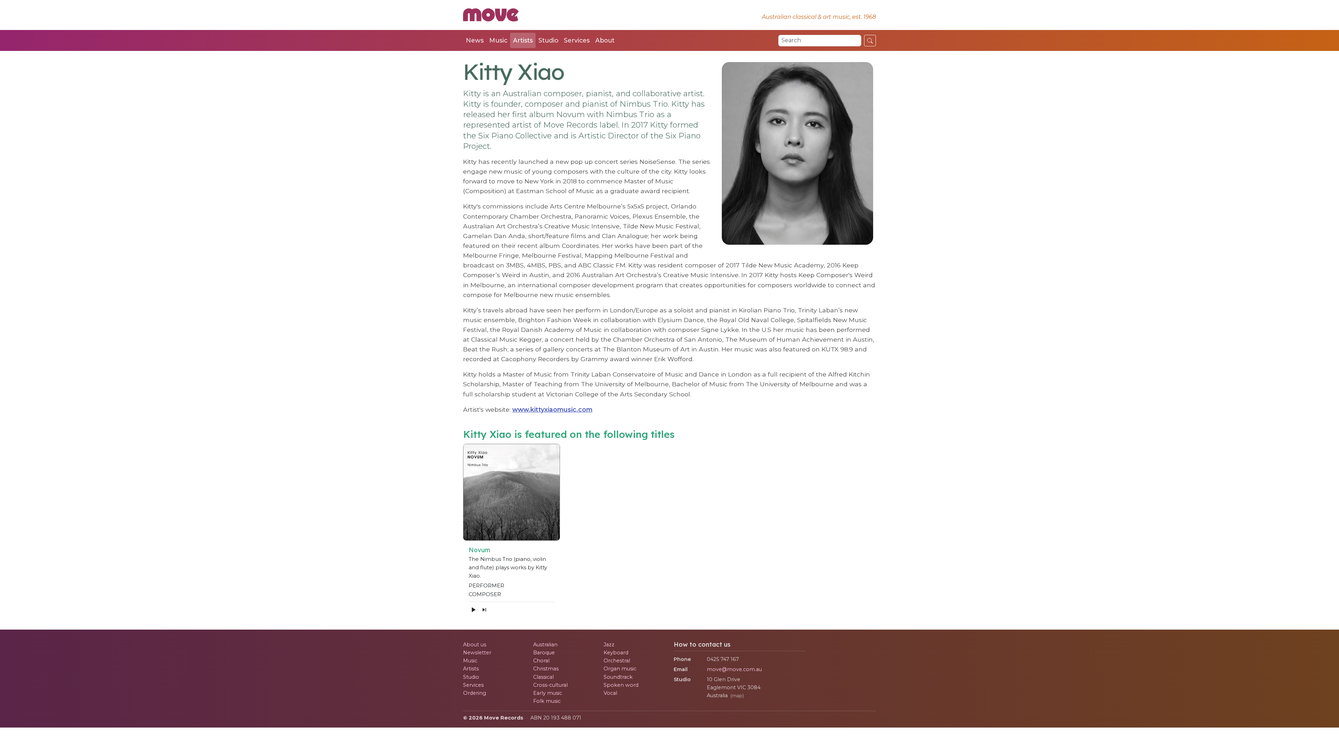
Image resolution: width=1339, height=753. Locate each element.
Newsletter (477, 652)
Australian (545, 644)
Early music (547, 693)
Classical (543, 677)
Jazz (609, 644)
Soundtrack (618, 677)
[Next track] (484, 609)
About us (474, 644)
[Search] (870, 40)
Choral (541, 660)
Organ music (620, 668)
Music (498, 40)
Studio (548, 40)
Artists (523, 40)
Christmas (546, 668)
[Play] (473, 609)
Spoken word (621, 685)
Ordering (474, 693)
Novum (479, 550)
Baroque (544, 652)
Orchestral (617, 660)
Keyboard (616, 652)
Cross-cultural (550, 685)
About (604, 40)
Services (577, 40)
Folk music (547, 701)
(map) (737, 695)
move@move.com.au (734, 669)
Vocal (610, 693)
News (475, 40)
